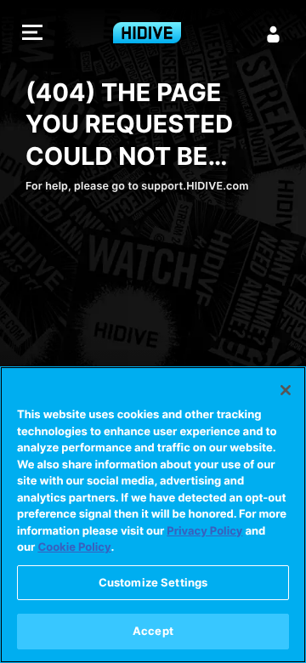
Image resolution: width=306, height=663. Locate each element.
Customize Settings (153, 582)
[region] (153, 514)
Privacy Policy (204, 531)
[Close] (285, 390)
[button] (32, 34)
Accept (153, 631)
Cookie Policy (73, 547)
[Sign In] (273, 34)
